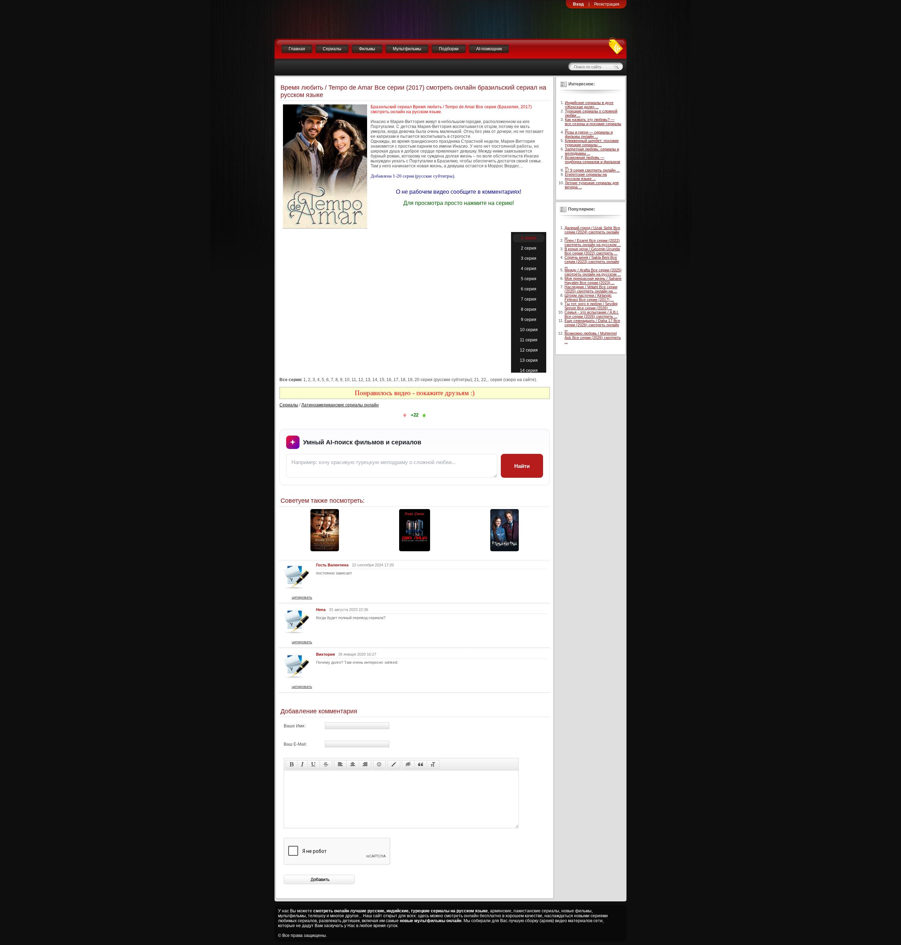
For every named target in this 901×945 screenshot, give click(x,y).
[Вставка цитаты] (420, 764)
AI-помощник (489, 48)
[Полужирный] (291, 764)
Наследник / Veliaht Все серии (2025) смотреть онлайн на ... (591, 289)
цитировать (302, 597)
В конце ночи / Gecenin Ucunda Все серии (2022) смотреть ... (592, 251)
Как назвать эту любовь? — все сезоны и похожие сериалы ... (593, 123)
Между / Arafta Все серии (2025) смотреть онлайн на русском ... (593, 272)
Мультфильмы (407, 48)
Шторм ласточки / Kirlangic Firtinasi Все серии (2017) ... (589, 297)
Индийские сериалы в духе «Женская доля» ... (589, 105)
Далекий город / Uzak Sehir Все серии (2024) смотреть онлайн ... (592, 232)
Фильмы (367, 48)
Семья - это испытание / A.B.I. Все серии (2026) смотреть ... (592, 314)
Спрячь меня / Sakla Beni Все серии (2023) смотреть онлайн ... (592, 261)
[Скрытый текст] (408, 764)
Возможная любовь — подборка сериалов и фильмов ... (592, 161)
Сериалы (332, 48)
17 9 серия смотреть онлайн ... (592, 170)
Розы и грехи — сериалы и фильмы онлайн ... (589, 134)
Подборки (449, 48)
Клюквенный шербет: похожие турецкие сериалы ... (592, 143)
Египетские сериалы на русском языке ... (586, 176)
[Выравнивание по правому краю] (365, 764)
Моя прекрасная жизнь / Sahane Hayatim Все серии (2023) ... (593, 280)
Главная (297, 48)
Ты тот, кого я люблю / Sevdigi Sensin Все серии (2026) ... (591, 306)
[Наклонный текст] (302, 764)
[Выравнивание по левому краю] (340, 764)
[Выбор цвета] (394, 764)
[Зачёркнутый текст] (326, 764)
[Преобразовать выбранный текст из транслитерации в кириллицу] (433, 764)
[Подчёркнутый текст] (313, 764)
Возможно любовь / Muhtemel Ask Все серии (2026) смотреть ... (593, 337)
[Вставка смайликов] (379, 764)
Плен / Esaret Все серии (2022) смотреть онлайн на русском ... (593, 242)
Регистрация (606, 4)
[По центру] (352, 764)
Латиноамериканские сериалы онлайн (340, 405)
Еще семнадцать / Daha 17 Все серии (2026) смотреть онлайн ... (592, 325)
